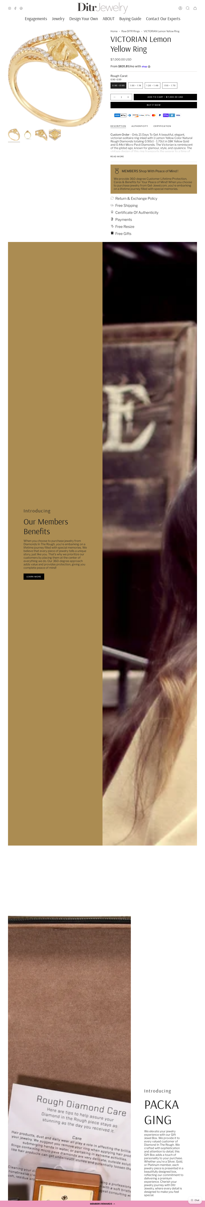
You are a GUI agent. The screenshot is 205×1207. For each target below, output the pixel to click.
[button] (102, 1204)
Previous (8, 78)
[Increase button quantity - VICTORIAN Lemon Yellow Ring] (127, 97)
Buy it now (154, 105)
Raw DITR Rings (130, 31)
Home (114, 31)
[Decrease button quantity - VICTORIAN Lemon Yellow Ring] (115, 97)
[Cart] (195, 8)
